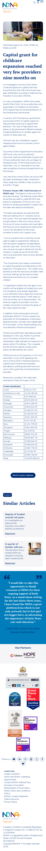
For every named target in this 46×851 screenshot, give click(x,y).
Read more (10, 533)
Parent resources (11, 799)
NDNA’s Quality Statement (16, 796)
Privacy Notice (10, 802)
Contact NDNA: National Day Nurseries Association (17, 784)
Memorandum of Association (17, 788)
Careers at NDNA (12, 774)
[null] (31, 759)
